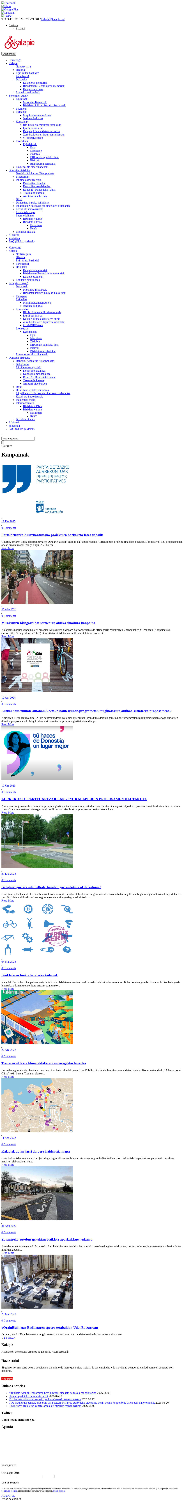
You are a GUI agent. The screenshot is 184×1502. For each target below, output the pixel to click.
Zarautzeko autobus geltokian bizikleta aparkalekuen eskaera (47, 1239)
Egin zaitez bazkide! (27, 72)
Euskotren (36, 225)
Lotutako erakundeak (28, 92)
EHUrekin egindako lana (44, 157)
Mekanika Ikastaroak (35, 102)
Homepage (15, 60)
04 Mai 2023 (8, 961)
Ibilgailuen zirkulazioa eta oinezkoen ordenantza (43, 205)
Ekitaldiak (21, 111)
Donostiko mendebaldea (36, 186)
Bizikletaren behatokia (43, 163)
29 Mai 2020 (8, 1314)
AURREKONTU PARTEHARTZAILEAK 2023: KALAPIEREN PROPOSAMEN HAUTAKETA (74, 799)
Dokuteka (21, 79)
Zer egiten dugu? (18, 95)
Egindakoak (30, 144)
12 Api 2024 (8, 697)
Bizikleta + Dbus (32, 218)
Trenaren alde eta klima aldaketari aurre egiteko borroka (43, 1063)
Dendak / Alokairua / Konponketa (35, 173)
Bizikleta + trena (32, 221)
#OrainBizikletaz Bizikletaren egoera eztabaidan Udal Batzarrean (49, 1327)
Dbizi (19, 199)
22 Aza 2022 (8, 1049)
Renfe (33, 228)
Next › (11, 1337)
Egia (32, 147)
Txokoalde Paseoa (33, 192)
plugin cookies (59, 1491)
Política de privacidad (29, 1476)
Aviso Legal (8, 1476)
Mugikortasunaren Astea (37, 115)
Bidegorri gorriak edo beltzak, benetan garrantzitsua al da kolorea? (51, 887)
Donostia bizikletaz (19, 170)
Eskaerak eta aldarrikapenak (32, 166)
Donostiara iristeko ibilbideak (32, 202)
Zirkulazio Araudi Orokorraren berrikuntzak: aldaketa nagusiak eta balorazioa (52, 1392)
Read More (7, 548)
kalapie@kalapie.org (53, 19)
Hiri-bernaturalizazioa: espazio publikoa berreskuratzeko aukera (45, 1399)
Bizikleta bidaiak (25, 231)
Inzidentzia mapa (25, 212)
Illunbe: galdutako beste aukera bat (28, 1396)
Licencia (49, 1476)
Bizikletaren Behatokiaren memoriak (44, 85)
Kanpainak (22, 121)
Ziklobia (35, 153)
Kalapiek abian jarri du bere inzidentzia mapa (35, 1151)
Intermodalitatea (25, 215)
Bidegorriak (22, 176)
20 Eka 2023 (8, 873)
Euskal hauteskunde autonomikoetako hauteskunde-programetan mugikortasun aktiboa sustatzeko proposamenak (86, 711)
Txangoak (21, 108)
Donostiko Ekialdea (34, 183)
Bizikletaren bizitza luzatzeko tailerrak (29, 975)
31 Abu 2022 (8, 1225)
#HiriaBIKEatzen (33, 137)
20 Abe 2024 (8, 609)
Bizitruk (34, 160)
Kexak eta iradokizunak (29, 209)
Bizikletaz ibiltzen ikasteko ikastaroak (44, 105)
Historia (20, 69)
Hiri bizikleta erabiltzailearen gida (42, 124)
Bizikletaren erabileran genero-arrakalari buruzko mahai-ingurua (45, 1405)
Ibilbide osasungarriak (28, 179)
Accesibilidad (63, 1476)
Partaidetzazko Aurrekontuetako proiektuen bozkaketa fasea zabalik (52, 535)
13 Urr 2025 (8, 521)
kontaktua (14, 238)
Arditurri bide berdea (35, 196)
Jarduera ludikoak (33, 118)
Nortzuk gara (23, 66)
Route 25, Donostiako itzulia (39, 189)
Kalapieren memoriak (35, 82)
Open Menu (9, 53)
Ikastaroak (21, 98)
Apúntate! (7, 1378)
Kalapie (13, 63)
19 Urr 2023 (8, 785)
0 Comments (8, 527)
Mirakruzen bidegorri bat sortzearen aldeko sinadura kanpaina (48, 623)
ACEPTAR (8, 1495)
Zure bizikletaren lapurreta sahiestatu (44, 134)
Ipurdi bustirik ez (32, 128)
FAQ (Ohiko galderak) (21, 241)
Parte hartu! (22, 76)
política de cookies (9, 1491)
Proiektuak (22, 141)
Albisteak (14, 234)
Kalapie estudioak (33, 89)
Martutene (36, 150)
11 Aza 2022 (8, 1137)
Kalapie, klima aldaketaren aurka (41, 131)
